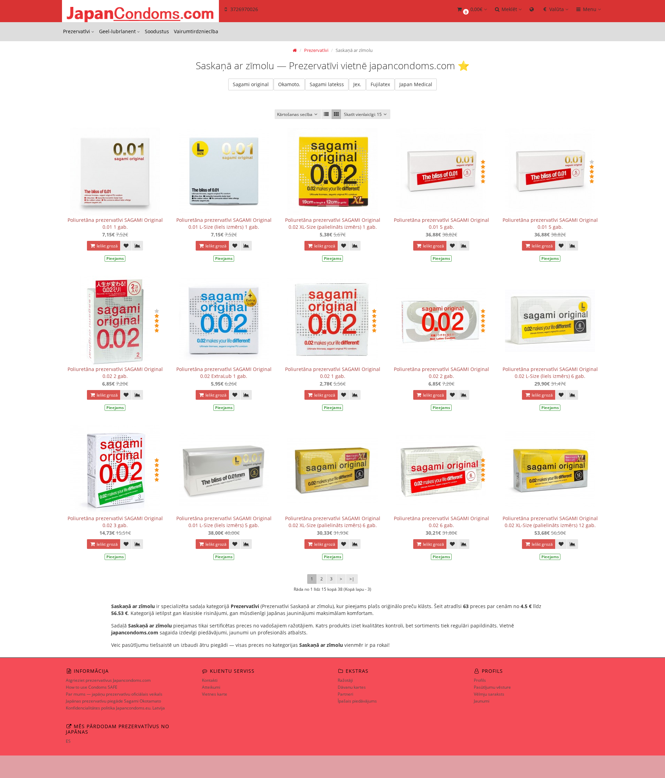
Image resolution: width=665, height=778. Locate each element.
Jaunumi (481, 701)
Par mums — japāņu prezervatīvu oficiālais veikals (114, 694)
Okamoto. (289, 84)
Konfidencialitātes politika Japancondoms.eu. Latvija (115, 708)
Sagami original (251, 84)
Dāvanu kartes (352, 687)
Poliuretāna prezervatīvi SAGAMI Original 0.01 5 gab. (441, 223)
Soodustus (157, 31)
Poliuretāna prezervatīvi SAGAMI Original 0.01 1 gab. (115, 223)
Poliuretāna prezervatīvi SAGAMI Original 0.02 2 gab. (115, 372)
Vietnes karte (214, 694)
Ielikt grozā (107, 246)
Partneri (345, 694)
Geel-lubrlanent (118, 31)
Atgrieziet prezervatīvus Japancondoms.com (108, 680)
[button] (471, 9)
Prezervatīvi (77, 31)
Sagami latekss (327, 84)
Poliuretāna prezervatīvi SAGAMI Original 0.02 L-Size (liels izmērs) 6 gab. (550, 372)
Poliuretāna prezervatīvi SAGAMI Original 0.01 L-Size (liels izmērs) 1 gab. (224, 223)
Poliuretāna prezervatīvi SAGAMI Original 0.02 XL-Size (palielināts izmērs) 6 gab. (332, 521)
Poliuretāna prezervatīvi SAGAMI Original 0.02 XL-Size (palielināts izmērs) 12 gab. (550, 521)
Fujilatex (380, 84)
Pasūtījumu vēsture (492, 687)
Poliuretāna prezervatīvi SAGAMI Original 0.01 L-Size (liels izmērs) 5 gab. (224, 521)
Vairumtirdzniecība (196, 31)
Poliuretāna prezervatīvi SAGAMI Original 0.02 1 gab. (332, 372)
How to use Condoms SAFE (91, 687)
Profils (480, 680)
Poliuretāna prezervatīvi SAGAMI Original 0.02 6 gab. (441, 521)
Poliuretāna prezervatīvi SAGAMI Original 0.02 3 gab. (115, 521)
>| (351, 579)
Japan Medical (415, 84)
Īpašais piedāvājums (357, 701)
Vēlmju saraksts (489, 694)
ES (68, 741)
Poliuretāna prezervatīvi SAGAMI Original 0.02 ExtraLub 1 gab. (224, 372)
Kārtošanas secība (294, 114)
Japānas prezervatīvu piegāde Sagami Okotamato (113, 701)
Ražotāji (345, 680)
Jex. (357, 84)
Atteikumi (211, 687)
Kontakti (210, 680)
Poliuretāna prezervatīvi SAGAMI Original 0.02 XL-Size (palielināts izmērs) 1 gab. (332, 223)
